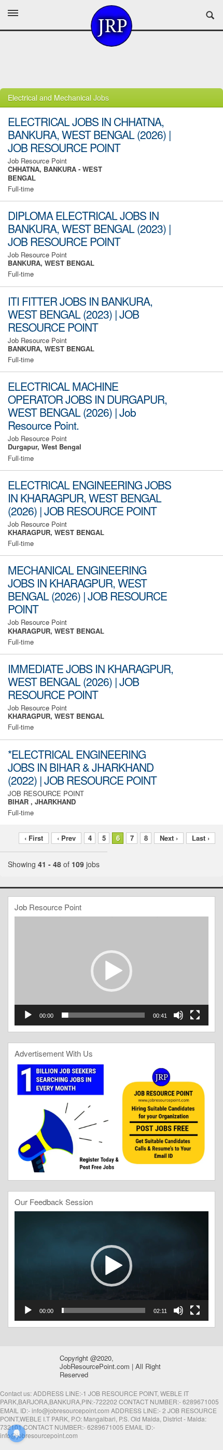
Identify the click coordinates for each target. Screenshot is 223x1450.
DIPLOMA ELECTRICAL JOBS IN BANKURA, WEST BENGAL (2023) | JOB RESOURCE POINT (89, 228)
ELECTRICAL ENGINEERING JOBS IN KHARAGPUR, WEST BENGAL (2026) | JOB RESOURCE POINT (89, 497)
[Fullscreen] (195, 1015)
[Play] (28, 1015)
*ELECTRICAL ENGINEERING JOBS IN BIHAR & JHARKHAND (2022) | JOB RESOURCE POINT (82, 767)
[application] (111, 970)
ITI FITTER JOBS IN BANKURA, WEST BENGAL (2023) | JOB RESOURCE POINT (80, 314)
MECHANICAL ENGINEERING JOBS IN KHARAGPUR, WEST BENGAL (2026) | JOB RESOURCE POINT (87, 589)
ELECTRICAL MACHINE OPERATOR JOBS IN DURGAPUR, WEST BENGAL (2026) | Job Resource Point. (87, 405)
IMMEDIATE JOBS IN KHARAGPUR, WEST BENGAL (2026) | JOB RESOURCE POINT (90, 681)
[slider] (103, 1015)
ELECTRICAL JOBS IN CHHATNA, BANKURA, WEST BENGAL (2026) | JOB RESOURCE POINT (89, 134)
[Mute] (178, 1015)
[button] (111, 971)
